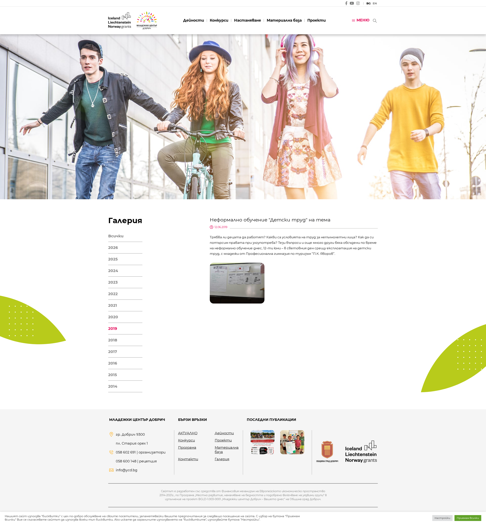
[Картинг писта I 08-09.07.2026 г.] (263, 442)
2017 (112, 351)
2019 (112, 328)
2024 (113, 270)
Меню (363, 20)
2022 (113, 294)
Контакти (188, 459)
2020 (113, 317)
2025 (113, 259)
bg (368, 3)
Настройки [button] (442, 517)
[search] (374, 20)
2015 (112, 375)
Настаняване (247, 20)
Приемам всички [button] (468, 517)
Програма (187, 448)
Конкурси (219, 20)
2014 (112, 386)
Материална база (284, 20)
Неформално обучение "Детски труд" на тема (270, 220)
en (375, 3)
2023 (113, 282)
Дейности (193, 20)
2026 (113, 247)
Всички (116, 236)
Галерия (222, 459)
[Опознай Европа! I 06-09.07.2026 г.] (292, 442)
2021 (112, 305)
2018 (112, 340)
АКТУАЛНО (187, 433)
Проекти (316, 20)
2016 (112, 363)
